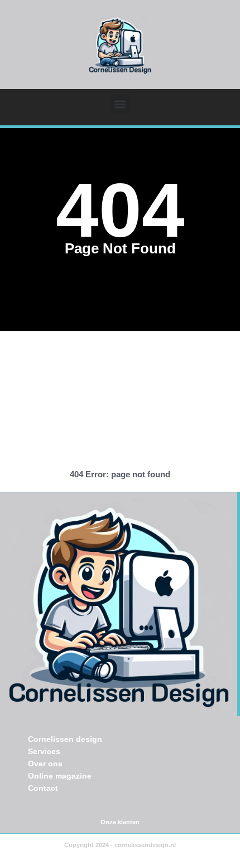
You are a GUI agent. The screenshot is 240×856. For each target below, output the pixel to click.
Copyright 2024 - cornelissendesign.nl (120, 845)
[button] (120, 104)
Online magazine (60, 775)
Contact (43, 788)
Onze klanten (120, 822)
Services (44, 751)
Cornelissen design (65, 739)
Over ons (45, 763)
